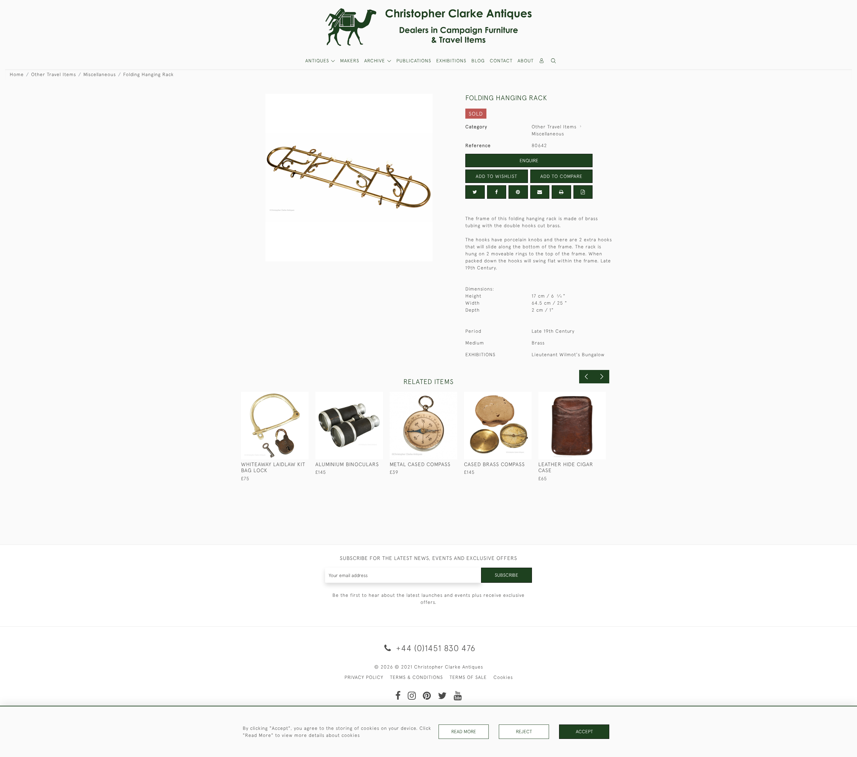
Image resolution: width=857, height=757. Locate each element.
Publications (413, 60)
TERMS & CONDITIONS (416, 677)
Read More (463, 731)
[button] (553, 60)
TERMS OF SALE (468, 677)
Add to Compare (561, 176)
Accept (584, 731)
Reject (524, 731)
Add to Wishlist (496, 176)
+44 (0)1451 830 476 (434, 648)
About (526, 60)
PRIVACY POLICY (363, 677)
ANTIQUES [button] (318, 60)
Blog (478, 60)
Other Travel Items (53, 74)
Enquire (529, 160)
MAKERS (349, 60)
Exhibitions (451, 60)
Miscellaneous (99, 74)
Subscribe (506, 575)
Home (17, 74)
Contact (501, 60)
